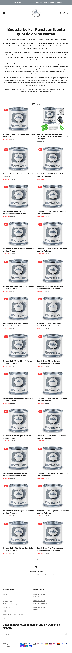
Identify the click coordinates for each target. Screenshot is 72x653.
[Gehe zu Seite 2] (40, 559)
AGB (4, 611)
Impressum (7, 598)
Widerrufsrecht (8, 607)
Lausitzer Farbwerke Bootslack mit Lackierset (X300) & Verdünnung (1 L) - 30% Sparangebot (52, 136)
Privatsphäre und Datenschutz (13, 614)
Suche (5, 594)
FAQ (4, 618)
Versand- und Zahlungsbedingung (10, 602)
